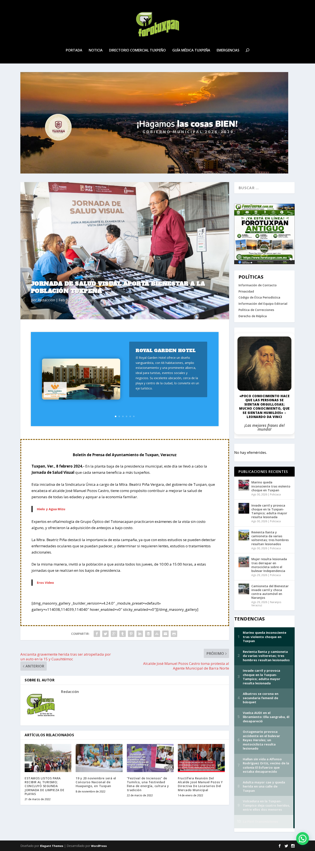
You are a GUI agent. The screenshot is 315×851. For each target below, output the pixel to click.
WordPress (99, 846)
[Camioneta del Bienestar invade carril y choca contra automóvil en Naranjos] (243, 589)
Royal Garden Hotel (166, 350)
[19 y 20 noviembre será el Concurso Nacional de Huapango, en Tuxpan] (99, 758)
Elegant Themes (51, 846)
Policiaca (275, 494)
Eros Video (45, 582)
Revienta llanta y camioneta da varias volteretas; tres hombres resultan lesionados (270, 538)
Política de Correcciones (256, 310)
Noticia (96, 50)
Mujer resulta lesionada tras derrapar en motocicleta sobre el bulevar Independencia (269, 565)
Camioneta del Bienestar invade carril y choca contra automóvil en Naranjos (270, 592)
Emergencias (228, 50)
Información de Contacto (257, 285)
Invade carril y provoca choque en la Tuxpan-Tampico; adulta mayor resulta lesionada (269, 511)
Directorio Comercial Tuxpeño (137, 50)
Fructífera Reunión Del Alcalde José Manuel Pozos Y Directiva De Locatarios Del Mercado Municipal (200, 784)
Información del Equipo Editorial (262, 304)
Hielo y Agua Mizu (51, 509)
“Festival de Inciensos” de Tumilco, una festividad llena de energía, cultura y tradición (148, 784)
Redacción (46, 299)
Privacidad (246, 291)
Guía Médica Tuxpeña (191, 50)
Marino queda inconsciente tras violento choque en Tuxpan (270, 486)
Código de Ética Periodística (259, 297)
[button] (302, 838)
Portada (74, 50)
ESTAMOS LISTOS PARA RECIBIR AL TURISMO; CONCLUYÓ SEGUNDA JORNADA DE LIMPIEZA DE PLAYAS (44, 786)
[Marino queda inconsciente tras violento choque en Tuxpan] (243, 485)
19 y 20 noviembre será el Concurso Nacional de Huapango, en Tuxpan (96, 782)
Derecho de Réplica (252, 316)
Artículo (88, 299)
